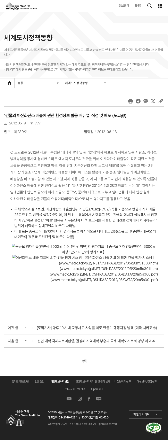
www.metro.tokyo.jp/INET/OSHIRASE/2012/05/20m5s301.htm (109, 269)
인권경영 (39, 381)
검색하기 (149, 5)
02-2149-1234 (68, 417)
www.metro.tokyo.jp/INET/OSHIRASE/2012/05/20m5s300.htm (108, 263)
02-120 (103, 417)
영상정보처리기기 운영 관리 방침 (93, 381)
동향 (20, 84)
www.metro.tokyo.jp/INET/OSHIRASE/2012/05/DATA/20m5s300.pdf (104, 274)
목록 (84, 361)
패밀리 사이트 (141, 414)
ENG (138, 5)
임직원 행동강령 (20, 381)
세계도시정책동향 (76, 84)
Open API (97, 389)
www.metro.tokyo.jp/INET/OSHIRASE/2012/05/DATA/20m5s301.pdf (104, 280)
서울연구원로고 (21, 6)
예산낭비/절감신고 (147, 381)
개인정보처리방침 (59, 381)
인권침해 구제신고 (75, 389)
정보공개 (124, 5)
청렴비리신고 (124, 381)
